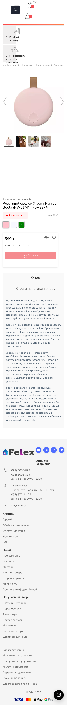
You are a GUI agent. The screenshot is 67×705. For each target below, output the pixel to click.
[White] (14, 229)
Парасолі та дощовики (17, 672)
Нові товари (10, 536)
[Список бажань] (29, 6)
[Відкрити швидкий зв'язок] (59, 695)
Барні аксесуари (13, 631)
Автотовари (10, 614)
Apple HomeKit (12, 608)
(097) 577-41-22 (20, 494)
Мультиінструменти (15, 667)
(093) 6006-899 (20, 470)
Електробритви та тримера (20, 684)
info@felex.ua (18, 505)
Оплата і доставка (14, 531)
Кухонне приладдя (15, 678)
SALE (6, 542)
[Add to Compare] (46, 238)
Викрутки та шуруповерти (19, 661)
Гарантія (8, 519)
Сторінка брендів (13, 578)
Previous (5, 102)
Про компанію (12, 555)
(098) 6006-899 (20, 474)
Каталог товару (12, 572)
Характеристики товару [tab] (35, 288)
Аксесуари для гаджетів (17, 199)
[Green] (22, 229)
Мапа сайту (10, 584)
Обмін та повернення (16, 525)
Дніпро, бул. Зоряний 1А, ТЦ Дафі (32, 490)
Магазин (8, 567)
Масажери (9, 625)
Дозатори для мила (15, 636)
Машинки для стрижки (17, 655)
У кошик (33, 255)
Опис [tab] (35, 277)
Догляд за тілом (13, 620)
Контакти (8, 561)
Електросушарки (13, 650)
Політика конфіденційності (20, 589)
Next (62, 102)
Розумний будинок (14, 603)
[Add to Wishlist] (53, 237)
